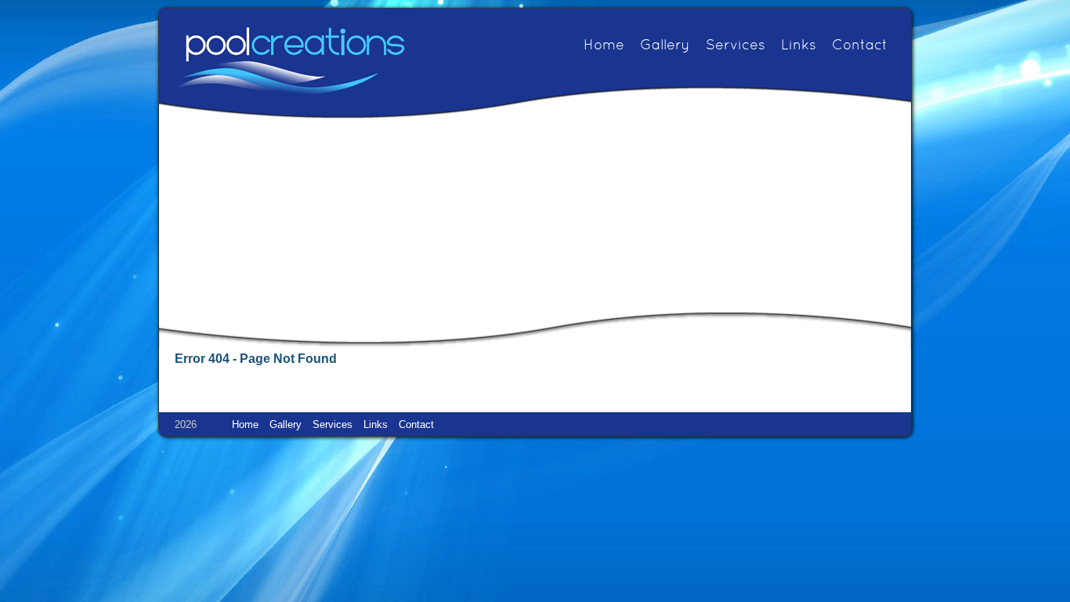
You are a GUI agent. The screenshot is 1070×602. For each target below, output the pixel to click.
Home (604, 46)
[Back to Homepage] (290, 60)
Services (735, 46)
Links (798, 46)
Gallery (665, 46)
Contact (859, 46)
